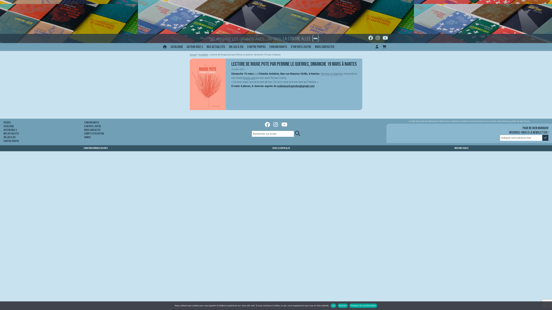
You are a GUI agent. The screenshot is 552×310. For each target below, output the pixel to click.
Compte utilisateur (94, 133)
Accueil (193, 54)
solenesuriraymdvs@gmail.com (296, 86)
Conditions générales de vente (96, 148)
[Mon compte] (377, 47)
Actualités (203, 54)
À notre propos (256, 47)
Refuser (342, 305)
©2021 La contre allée (281, 148)
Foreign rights (278, 47)
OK (333, 305)
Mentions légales (461, 148)
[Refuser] (548, 305)
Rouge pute (249, 77)
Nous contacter (324, 47)
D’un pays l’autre (301, 47)
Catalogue (177, 47)
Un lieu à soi (236, 47)
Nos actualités (216, 47)
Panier (87, 137)
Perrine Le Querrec (332, 73)
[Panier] (384, 47)
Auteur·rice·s (195, 47)
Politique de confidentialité (363, 305)
